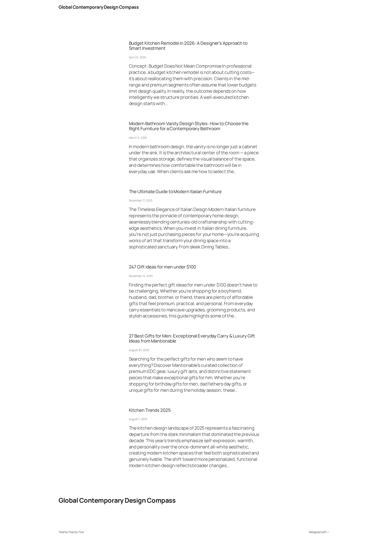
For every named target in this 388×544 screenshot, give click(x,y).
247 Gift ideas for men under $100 (162, 266)
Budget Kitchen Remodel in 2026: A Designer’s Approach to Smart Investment (188, 46)
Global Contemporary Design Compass (99, 7)
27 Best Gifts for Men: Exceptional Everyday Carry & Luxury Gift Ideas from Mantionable (192, 338)
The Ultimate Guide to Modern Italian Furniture (175, 191)
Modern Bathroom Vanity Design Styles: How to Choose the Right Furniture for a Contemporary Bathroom (189, 126)
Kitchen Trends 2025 (150, 410)
